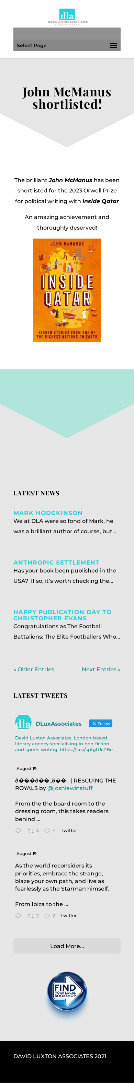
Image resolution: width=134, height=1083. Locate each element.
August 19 (26, 768)
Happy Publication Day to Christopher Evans (62, 615)
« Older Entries (33, 669)
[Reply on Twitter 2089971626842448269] (19, 917)
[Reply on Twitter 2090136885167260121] (19, 832)
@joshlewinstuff (70, 788)
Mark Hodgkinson (48, 512)
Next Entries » (101, 669)
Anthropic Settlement (56, 562)
